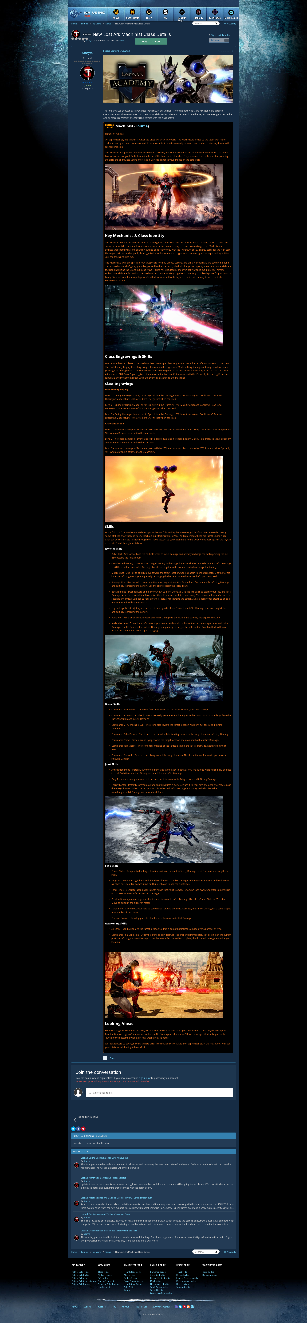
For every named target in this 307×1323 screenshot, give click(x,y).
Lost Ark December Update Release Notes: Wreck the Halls (109, 1231)
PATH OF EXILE (78, 1265)
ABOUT (75, 1306)
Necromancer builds (159, 1284)
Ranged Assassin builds (187, 1278)
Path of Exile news (80, 1278)
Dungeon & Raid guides (108, 1284)
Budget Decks (130, 1278)
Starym (87, 53)
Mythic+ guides (104, 1275)
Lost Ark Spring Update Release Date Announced (104, 1158)
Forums (86, 23)
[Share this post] (232, 51)
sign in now (145, 1077)
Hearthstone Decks (132, 1272)
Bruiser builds (182, 1275)
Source (142, 126)
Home (75, 23)
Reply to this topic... (102, 1092)
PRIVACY (125, 1306)
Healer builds (182, 1284)
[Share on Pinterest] (83, 1128)
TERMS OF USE (140, 1306)
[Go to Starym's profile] (75, 34)
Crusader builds (157, 1275)
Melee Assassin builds (186, 1281)
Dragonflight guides (107, 1281)
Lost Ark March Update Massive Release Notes (103, 1178)
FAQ (114, 1306)
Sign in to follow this (220, 35)
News (110, 23)
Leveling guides (105, 1287)
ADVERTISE (102, 1306)
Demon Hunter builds (160, 1278)
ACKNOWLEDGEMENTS (163, 1306)
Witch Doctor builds (159, 1287)
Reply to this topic (151, 41)
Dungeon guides (209, 1275)
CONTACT (88, 1306)
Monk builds (155, 1281)
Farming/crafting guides (161, 1293)
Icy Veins (98, 23)
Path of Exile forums (81, 1284)
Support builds (183, 1287)
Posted (116, 50)
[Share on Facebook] (78, 1128)
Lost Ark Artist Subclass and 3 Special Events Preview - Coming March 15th (116, 1198)
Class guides (103, 1272)
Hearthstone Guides (133, 1284)
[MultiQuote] (105, 1058)
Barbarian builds (157, 1272)
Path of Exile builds (80, 1275)
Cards (127, 1290)
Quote (113, 1058)
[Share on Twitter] (73, 1128)
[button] (164, 196)
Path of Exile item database (84, 1281)
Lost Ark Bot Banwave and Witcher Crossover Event (105, 1214)
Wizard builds (156, 1290)
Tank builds (181, 1272)
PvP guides (103, 1278)
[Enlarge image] (168, 78)
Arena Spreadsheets (133, 1281)
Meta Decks (129, 1275)
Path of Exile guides (80, 1272)
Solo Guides (129, 1287)
